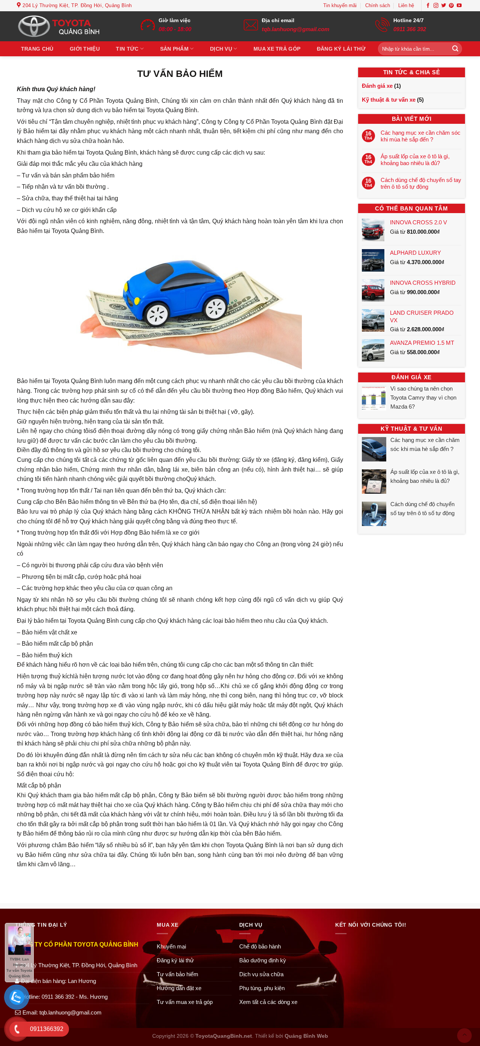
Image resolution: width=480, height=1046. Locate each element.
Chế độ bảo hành (260, 946)
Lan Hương (82, 981)
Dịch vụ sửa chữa (261, 974)
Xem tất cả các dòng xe (268, 1002)
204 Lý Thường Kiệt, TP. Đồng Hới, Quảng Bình (78, 965)
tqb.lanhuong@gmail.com (295, 29)
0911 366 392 (409, 29)
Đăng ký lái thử (341, 49)
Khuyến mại (171, 946)
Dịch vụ (221, 49)
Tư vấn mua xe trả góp (185, 1002)
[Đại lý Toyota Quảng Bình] (64, 26)
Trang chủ (37, 49)
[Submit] (455, 48)
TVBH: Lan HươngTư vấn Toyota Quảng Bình (19, 967)
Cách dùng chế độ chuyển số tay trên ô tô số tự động (421, 183)
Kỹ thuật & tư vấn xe (389, 99)
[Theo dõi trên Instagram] (436, 6)
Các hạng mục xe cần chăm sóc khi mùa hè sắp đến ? (420, 136)
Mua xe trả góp (277, 49)
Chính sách (377, 5)
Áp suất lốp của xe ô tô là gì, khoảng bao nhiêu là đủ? (415, 159)
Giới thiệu (85, 49)
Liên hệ (406, 5)
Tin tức (127, 49)
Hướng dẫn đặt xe (179, 988)
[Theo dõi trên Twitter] (443, 6)
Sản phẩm (174, 49)
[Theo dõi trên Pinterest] (451, 6)
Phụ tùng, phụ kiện (262, 988)
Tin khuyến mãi (340, 5)
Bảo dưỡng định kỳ (262, 960)
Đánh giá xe (377, 86)
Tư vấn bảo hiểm (177, 974)
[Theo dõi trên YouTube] (459, 6)
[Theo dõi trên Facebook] (428, 6)
